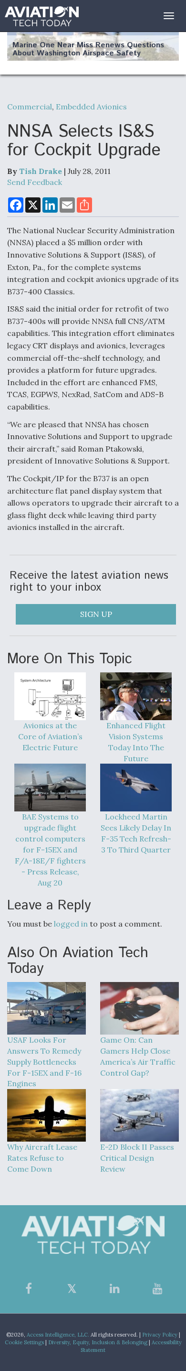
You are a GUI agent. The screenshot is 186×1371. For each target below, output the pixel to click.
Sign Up (96, 614)
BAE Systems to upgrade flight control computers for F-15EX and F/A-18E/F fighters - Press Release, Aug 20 (50, 849)
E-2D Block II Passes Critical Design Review (137, 1158)
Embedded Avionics (91, 106)
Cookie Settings (24, 1342)
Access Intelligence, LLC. (58, 1334)
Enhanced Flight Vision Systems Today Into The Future (135, 742)
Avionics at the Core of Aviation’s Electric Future (50, 736)
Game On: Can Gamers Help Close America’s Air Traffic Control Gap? (138, 1056)
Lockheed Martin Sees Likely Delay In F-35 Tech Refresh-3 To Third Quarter (136, 833)
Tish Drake (40, 171)
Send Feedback (34, 182)
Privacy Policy (159, 1334)
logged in (71, 923)
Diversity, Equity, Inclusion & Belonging (97, 1342)
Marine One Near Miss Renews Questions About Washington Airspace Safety (88, 49)
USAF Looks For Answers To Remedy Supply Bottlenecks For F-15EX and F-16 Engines (44, 1061)
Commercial (29, 106)
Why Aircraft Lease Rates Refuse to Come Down (42, 1158)
